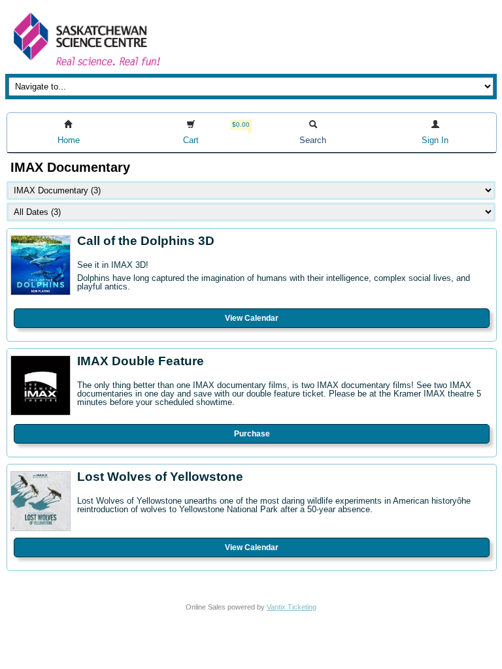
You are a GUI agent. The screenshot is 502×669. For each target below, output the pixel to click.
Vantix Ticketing (291, 607)
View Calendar (251, 318)
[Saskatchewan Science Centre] (85, 67)
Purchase (252, 433)
